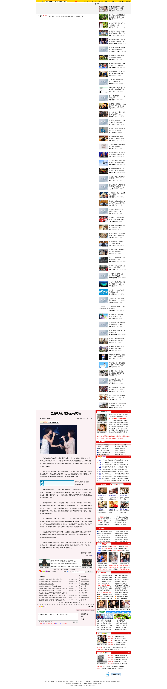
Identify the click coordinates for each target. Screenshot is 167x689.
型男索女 (110, 663)
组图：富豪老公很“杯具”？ (105, 583)
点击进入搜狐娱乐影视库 (104, 592)
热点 (100, 476)
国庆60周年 (108, 438)
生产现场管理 (85, 597)
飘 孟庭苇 (83, 588)
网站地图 (108, 681)
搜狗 (65, 1)
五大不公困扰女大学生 (108, 474)
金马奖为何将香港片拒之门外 (119, 416)
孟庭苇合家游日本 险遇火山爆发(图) (50, 586)
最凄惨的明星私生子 (102, 644)
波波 (110, 432)
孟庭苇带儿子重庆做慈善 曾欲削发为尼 (50, 579)
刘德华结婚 (120, 438)
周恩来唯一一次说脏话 (120, 524)
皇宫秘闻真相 (123, 495)
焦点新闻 (110, 655)
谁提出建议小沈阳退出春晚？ (121, 471)
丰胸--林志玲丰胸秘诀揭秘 (105, 531)
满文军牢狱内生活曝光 (122, 596)
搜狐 (47, 1)
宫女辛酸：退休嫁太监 (103, 523)
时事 (100, 478)
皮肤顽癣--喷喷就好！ (120, 448)
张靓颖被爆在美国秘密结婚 (121, 422)
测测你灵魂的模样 (44, 567)
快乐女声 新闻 (79, 16)
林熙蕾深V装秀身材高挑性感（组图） (112, 649)
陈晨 (110, 428)
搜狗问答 (101, 457)
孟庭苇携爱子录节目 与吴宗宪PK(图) (50, 581)
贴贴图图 (110, 657)
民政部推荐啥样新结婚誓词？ (121, 476)
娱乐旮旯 (110, 659)
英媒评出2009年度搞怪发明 (120, 657)
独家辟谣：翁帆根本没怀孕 (122, 591)
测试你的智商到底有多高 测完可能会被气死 (64, 563)
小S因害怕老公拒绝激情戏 (121, 430)
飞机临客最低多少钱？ (108, 469)
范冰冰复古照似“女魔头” (119, 644)
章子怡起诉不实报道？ (108, 460)
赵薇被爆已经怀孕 (102, 565)
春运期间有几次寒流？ (108, 467)
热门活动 (99, 647)
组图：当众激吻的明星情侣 (105, 581)
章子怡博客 (84, 595)
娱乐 (85, 1)
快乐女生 (114, 438)
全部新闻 (113, 681)
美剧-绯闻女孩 (123, 509)
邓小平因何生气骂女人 (120, 523)
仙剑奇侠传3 (120, 519)
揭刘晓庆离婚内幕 (113, 565)
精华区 (82, 616)
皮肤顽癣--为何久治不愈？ (105, 539)
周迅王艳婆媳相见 (113, 567)
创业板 (103, 438)
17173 (55, 1)
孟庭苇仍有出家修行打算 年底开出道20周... (52, 600)
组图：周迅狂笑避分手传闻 (105, 575)
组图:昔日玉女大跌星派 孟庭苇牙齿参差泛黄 (52, 595)
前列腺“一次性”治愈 (120, 452)
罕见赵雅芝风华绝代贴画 (119, 642)
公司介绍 (102, 681)
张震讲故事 (121, 546)
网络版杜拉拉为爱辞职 (120, 589)
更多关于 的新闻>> (68, 602)
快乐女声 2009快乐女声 (67, 16)
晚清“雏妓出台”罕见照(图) (121, 585)
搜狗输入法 (54, 681)
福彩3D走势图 (125, 550)
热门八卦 (110, 636)
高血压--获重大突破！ (120, 450)
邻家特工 (100, 519)
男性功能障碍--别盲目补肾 (121, 535)
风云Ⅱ (104, 519)
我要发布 (90, 606)
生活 (100, 467)
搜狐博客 (104, 412)
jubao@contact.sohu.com (90, 685)
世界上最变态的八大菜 (74, 566)
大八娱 (111, 420)
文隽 (110, 416)
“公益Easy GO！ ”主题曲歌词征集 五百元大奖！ (114, 647)
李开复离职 (118, 436)
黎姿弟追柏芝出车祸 (125, 609)
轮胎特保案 (125, 436)
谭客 (110, 424)
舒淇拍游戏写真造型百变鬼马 (122, 594)
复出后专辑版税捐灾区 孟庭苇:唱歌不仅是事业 (53, 593)
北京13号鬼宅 (112, 495)
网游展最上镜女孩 (102, 432)
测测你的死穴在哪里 (87, 567)
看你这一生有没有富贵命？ (59, 566)
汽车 (96, 1)
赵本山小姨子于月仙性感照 (120, 420)
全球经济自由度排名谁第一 (121, 469)
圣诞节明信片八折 (102, 569)
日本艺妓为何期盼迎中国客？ (121, 478)
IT (92, 1)
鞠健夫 (111, 414)
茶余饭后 (104, 572)
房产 (99, 1)
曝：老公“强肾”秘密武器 (104, 541)
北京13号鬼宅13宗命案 (120, 521)
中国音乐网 (84, 593)
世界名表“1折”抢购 (103, 448)
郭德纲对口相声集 (106, 546)
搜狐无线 (104, 544)
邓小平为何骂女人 (102, 495)
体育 (79, 1)
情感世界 (110, 661)
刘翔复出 (112, 436)
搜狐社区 (104, 633)
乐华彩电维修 (85, 581)
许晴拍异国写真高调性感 (119, 638)
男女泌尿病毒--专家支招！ (105, 537)
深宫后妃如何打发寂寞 (103, 524)
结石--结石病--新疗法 (103, 450)
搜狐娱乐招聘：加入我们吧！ (122, 592)
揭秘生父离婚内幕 (124, 563)
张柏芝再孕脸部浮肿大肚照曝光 (120, 428)
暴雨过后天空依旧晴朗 (117, 668)
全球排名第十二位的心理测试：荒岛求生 (63, 569)
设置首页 (47, 681)
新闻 (100, 471)
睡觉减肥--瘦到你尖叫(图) (104, 533)
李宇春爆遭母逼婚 (102, 567)
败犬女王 (126, 519)
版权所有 (100, 683)
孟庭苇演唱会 (85, 579)
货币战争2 (125, 548)
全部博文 (119, 681)
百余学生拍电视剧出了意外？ (121, 467)
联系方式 (82, 681)
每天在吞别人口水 (102, 663)
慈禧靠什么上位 (108, 521)
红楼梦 (126, 546)
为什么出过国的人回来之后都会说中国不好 (113, 666)
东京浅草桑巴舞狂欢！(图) (105, 587)
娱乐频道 (51, 16)
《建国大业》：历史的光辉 (120, 640)
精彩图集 (99, 649)
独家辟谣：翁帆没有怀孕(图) (120, 414)
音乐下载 (83, 586)
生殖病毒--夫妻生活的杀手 (121, 531)
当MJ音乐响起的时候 (122, 598)
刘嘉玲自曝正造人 (113, 569)
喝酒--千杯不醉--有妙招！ (121, 541)
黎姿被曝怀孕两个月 (102, 609)
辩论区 (82, 619)
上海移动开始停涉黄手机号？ (121, 474)
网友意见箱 (115, 674)
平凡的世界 (119, 548)
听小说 (99, 548)
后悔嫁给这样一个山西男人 (120, 661)
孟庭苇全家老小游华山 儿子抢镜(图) (50, 591)
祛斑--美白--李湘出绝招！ (121, 537)
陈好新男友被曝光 (125, 569)
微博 (120, 1)
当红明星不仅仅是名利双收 (120, 659)
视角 (100, 464)
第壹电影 (110, 640)
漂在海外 (99, 666)
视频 (106, 1)
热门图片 (110, 644)
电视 (57, 16)
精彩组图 (110, 642)
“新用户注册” (58, 623)
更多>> (128, 411)
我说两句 (128, 1)
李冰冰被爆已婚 (113, 563)
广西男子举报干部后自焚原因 (120, 464)
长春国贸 (111, 422)
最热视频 (104, 484)
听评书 (99, 546)
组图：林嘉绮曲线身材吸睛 (105, 577)
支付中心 (60, 681)
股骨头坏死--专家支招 (120, 454)
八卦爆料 (110, 638)
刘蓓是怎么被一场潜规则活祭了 (120, 424)
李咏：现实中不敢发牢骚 (106, 596)
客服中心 (77, 681)
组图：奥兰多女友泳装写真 (122, 579)
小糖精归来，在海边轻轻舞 (120, 663)
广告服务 (71, 681)
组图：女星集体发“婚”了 (121, 583)
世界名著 (113, 548)
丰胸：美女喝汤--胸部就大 (121, 539)
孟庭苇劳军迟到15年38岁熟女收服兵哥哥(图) (52, 597)
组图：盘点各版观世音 (120, 581)
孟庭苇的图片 (85, 584)
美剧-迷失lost (107, 517)
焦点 (100, 462)
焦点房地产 (60, 1)
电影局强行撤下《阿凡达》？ (121, 481)
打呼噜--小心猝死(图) (103, 447)
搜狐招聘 (65, 681)
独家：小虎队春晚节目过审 (122, 575)
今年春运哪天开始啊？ (108, 481)
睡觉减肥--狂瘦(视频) (103, 445)
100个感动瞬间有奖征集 (104, 591)
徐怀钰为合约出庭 (113, 609)
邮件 (113, 1)
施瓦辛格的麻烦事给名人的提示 (120, 426)
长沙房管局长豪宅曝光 (108, 471)
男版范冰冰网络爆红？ (108, 476)
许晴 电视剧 (84, 591)
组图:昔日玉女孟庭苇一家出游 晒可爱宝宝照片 (53, 588)
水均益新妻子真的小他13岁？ (121, 460)
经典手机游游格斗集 (116, 550)
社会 (100, 481)
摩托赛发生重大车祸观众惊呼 (122, 587)
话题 (100, 474)
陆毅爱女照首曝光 (125, 567)
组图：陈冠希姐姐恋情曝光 (105, 579)
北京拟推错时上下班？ (108, 462)
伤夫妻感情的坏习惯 (103, 535)
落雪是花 (111, 430)
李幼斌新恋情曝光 (125, 565)
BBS (123, 1)
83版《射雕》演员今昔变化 (105, 589)
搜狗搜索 (43, 571)
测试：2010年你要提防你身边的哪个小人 (63, 561)
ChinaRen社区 (104, 653)
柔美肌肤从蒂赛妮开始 (104, 452)
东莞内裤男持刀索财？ (108, 478)
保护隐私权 (89, 681)
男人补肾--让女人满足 (120, 445)
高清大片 (117, 484)
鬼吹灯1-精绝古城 (106, 548)
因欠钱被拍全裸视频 (102, 423)
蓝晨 (110, 426)
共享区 (99, 550)
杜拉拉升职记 (114, 546)
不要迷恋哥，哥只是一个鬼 (120, 655)
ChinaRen (51, 1)
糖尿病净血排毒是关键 (104, 454)
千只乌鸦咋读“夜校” (107, 464)
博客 (116, 1)
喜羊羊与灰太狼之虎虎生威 (121, 517)
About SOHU (95, 681)
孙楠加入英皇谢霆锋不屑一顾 (119, 432)
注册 (43, 623)
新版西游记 (112, 509)
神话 (115, 519)
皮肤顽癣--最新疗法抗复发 (121, 533)
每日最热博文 (106, 436)
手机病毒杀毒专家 (106, 550)
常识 (100, 469)
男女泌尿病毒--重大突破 (121, 447)
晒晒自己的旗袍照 (107, 668)
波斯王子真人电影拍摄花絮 (105, 594)
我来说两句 (80, 418)
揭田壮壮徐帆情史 (102, 563)
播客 (109, 1)
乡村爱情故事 (101, 509)
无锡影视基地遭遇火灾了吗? (121, 462)
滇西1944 (108, 519)
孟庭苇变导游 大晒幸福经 (46, 584)
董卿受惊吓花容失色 (118, 636)
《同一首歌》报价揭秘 (106, 598)
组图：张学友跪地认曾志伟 (122, 577)
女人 (102, 1)
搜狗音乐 (83, 600)
